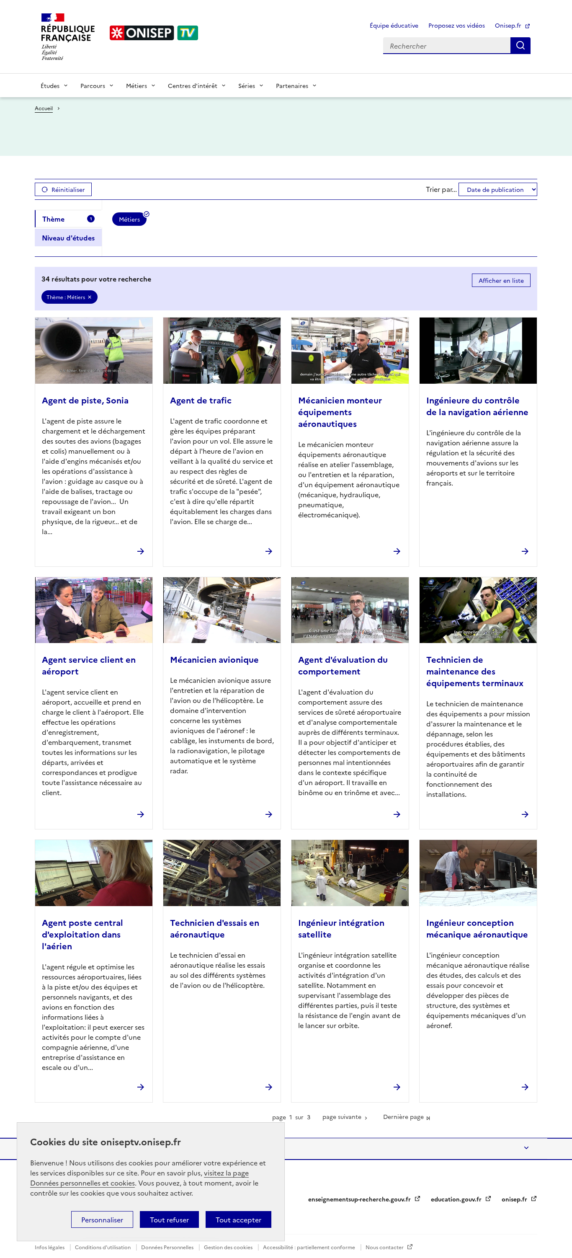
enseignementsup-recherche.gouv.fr (360, 1199)
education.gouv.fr (457, 1199)
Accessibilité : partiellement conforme (309, 1246)
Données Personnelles (168, 1246)
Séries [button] (246, 85)
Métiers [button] (136, 85)
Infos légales (50, 1246)
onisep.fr (515, 1199)
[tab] (68, 218)
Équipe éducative (394, 25)
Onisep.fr (509, 25)
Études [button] (50, 85)
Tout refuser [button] (169, 1219)
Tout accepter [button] (238, 1219)
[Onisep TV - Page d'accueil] (154, 33)
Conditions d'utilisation (103, 1246)
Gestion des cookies (229, 1246)
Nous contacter (385, 1246)
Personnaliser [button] (102, 1219)
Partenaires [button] (292, 85)
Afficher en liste (501, 280)
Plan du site (59, 1148)
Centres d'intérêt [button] (192, 85)
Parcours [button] (92, 85)
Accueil (44, 107)
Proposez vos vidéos (456, 25)
